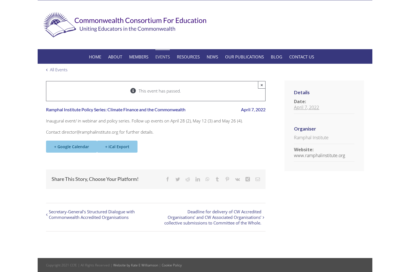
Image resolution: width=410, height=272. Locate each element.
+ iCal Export (117, 146)
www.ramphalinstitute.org (319, 155)
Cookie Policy (172, 265)
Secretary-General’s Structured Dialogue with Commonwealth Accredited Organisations (92, 214)
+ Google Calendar (71, 146)
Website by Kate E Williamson (135, 265)
